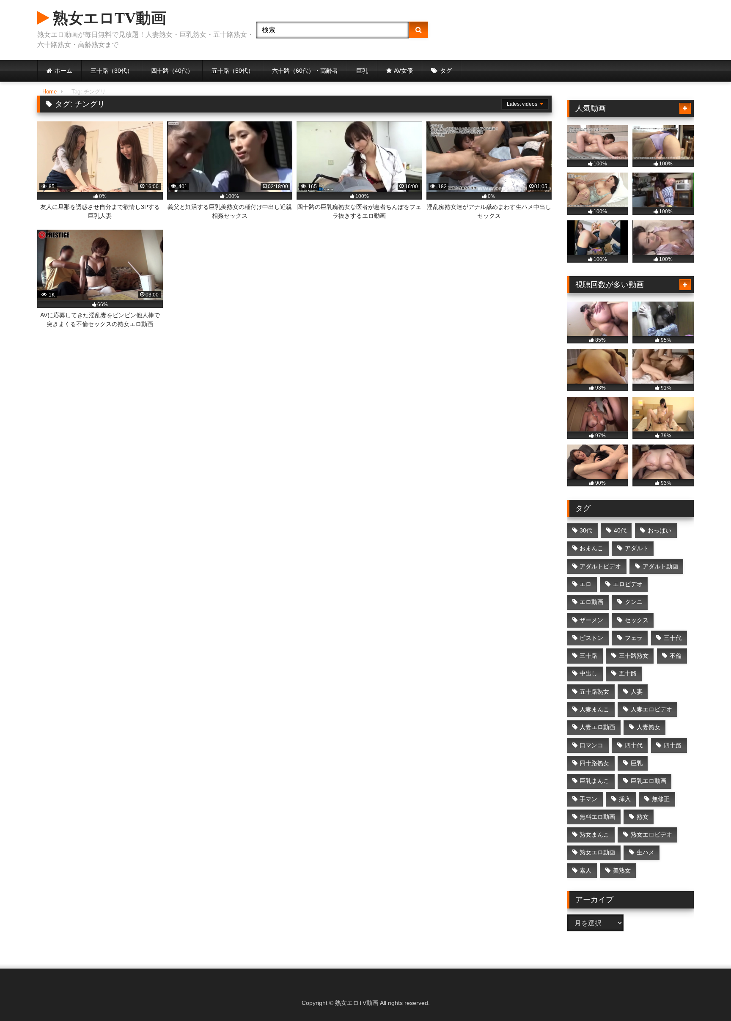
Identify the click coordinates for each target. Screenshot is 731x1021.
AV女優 (403, 70)
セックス (637, 620)
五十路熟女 (594, 691)
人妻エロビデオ (651, 709)
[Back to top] (704, 996)
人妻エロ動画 (597, 727)
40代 (620, 530)
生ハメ (645, 852)
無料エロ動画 (597, 816)
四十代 (634, 745)
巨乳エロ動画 (648, 780)
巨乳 (362, 70)
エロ (585, 584)
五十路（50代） (233, 70)
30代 (586, 530)
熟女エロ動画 (597, 852)
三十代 (673, 637)
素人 (585, 870)
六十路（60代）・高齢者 (305, 70)
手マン (588, 799)
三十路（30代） (112, 70)
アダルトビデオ (600, 566)
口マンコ (591, 745)
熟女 (643, 816)
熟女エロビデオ (651, 834)
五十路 (628, 673)
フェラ (634, 637)
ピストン (591, 637)
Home (49, 91)
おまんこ (591, 548)
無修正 (661, 799)
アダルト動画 (660, 566)
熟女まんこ (594, 834)
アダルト (637, 548)
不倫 (676, 655)
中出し (588, 673)
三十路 (588, 655)
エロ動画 (591, 601)
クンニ (634, 601)
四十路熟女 (594, 763)
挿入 (625, 799)
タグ (446, 70)
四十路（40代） (172, 70)
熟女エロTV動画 (107, 18)
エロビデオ (628, 584)
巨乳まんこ (594, 780)
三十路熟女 (634, 655)
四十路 (673, 745)
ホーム (63, 70)
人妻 (637, 691)
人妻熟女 (648, 727)
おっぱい (659, 530)
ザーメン (591, 620)
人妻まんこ (594, 709)
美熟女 (622, 870)
